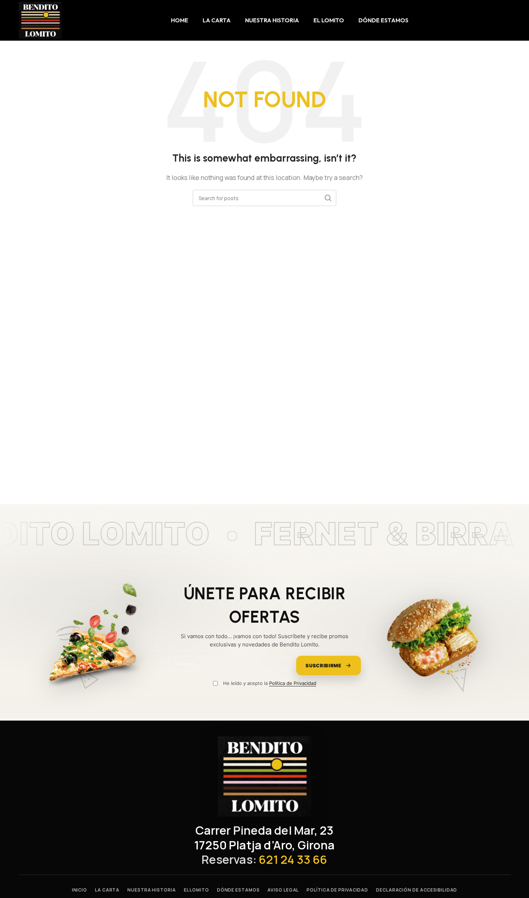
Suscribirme (324, 665)
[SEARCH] (328, 198)
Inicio (79, 890)
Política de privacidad (337, 890)
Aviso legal (283, 890)
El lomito (196, 890)
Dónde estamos (238, 890)
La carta (107, 890)
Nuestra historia (151, 890)
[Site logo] (40, 20)
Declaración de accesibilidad (416, 890)
